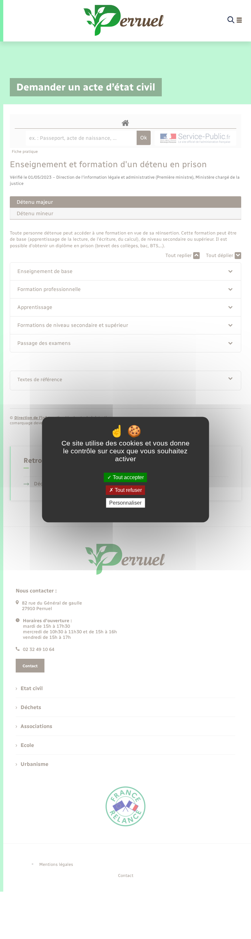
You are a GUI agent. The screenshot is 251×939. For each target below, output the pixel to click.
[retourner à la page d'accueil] (124, 20)
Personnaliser (125, 503)
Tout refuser (127, 490)
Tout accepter (127, 477)
